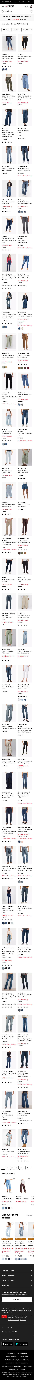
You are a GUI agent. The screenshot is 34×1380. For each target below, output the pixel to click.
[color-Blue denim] (19, 842)
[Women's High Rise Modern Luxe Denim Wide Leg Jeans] (9, 117)
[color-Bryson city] (19, 212)
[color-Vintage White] (19, 700)
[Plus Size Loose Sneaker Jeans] (9, 418)
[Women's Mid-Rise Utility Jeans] (9, 638)
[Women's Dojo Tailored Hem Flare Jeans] (9, 1060)
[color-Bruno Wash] (3, 968)
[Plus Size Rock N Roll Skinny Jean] (25, 43)
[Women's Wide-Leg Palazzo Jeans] (25, 1100)
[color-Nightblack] (9, 923)
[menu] (3, 6)
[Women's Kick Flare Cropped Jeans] (25, 673)
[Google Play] (21, 1344)
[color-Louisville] (25, 700)
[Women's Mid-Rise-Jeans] (25, 117)
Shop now (23, 19)
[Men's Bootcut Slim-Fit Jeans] (25, 895)
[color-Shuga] (6, 1259)
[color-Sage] (3, 367)
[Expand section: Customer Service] (17, 1270)
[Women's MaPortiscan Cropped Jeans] (25, 816)
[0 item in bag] (31, 6)
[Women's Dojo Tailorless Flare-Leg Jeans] (9, 895)
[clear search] (30, 11)
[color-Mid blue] (19, 328)
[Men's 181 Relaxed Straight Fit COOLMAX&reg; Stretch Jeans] (25, 1060)
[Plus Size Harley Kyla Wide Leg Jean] (9, 491)
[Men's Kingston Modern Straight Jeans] (9, 527)
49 (27, 1168)
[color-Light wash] (3, 1208)
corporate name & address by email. (17, 1376)
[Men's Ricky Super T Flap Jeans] (25, 155)
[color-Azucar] (16, 1259)
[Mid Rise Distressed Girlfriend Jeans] (25, 1138)
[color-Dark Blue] (22, 882)
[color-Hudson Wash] (9, 968)
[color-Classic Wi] (28, 368)
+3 (11, 1208)
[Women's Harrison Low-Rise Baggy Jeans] (9, 713)
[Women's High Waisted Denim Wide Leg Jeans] (25, 301)
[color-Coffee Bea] (25, 368)
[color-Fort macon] (25, 212)
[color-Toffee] (6, 367)
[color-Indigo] (6, 69)
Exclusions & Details (13, 1320)
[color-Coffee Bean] (19, 553)
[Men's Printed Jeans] (9, 1138)
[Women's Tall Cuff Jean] (23, 1186)
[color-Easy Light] (3, 1259)
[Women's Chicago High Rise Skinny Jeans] (25, 748)
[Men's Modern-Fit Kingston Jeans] (25, 225)
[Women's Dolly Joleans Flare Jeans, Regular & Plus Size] (9, 263)
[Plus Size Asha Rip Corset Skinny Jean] (25, 263)
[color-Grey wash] (22, 405)
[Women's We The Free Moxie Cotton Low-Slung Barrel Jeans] (9, 301)
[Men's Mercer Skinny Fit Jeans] (9, 566)
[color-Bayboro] (22, 212)
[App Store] (7, 1344)
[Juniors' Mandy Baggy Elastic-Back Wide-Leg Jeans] (8, 1229)
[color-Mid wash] (6, 1208)
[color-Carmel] (25, 553)
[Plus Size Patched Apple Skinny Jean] (9, 43)
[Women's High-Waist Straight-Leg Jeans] (9, 936)
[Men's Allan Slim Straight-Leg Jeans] (25, 936)
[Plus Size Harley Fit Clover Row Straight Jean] (9, 342)
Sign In (26, 6)
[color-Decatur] (12, 923)
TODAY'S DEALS (6, 2)
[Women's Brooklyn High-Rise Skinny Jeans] (25, 781)
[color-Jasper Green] (22, 368)
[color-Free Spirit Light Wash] (3, 444)
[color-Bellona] (25, 1259)
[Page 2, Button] (31, 1168)
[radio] (3, 69)
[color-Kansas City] (22, 700)
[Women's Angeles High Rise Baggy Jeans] (25, 638)
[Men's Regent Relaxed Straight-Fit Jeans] (9, 816)
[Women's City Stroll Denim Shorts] (25, 491)
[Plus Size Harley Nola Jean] (25, 566)
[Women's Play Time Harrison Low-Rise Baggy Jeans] (9, 781)
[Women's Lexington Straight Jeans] (25, 342)
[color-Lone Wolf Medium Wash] (6, 444)
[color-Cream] (22, 328)
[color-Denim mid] (3, 69)
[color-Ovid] (9, 1259)
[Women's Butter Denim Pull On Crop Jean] (9, 1186)
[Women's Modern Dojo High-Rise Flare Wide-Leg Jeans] (25, 1024)
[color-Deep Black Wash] (6, 968)
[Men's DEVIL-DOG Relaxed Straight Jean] (25, 188)
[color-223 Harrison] (22, 1010)
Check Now (23, 1320)
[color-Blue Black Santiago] (3, 923)
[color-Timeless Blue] (3, 327)
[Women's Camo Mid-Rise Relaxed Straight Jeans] (9, 83)
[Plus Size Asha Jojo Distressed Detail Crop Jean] (9, 225)
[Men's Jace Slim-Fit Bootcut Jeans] (9, 1024)
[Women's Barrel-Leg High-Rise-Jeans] (25, 457)
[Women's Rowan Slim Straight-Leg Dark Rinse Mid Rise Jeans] (25, 713)
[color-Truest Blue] (6, 327)
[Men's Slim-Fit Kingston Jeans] (9, 381)
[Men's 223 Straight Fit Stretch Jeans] (25, 982)
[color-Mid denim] (19, 405)
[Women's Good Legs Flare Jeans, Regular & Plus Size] (9, 982)
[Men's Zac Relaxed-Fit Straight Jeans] (9, 855)
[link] (9, 62)
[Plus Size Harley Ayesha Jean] (9, 457)
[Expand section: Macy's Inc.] (17, 1285)
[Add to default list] (14, 1179)
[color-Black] (9, 1208)
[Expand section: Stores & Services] (17, 1280)
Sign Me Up (17, 1299)
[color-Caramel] (19, 368)
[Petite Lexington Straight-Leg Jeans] (25, 527)
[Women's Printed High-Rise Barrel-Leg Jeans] (9, 748)
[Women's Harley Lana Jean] (25, 381)
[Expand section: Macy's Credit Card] (17, 1275)
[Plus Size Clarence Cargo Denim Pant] (25, 602)
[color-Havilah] (22, 1259)
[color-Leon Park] (19, 1010)
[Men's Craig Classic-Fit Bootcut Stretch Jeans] (25, 855)
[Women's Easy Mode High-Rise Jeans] (9, 155)
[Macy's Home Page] (9, 6)
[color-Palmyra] (19, 1259)
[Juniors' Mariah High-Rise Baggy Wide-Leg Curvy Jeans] (21, 1229)
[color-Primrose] (22, 842)
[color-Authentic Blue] (6, 923)
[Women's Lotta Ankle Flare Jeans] (9, 188)
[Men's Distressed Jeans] (9, 602)
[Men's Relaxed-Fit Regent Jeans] (9, 1100)
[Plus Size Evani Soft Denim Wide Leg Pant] (25, 83)
